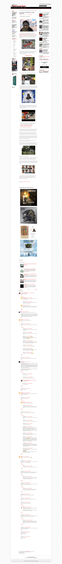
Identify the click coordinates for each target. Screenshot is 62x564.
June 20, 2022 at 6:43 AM (27, 514)
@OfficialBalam (26, 125)
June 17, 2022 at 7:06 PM (29, 297)
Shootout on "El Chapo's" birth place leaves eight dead (46, 20)
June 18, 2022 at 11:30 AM (29, 423)
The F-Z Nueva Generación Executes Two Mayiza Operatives (46, 15)
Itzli (13, 46)
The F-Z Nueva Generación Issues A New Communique (46, 44)
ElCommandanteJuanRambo (26, 380)
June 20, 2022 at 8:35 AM (29, 383)
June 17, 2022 (28, 127)
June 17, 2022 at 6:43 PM (29, 328)
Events (19, 7)
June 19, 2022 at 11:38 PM (29, 352)
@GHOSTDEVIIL (30, 125)
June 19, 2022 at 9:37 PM (27, 502)
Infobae (23, 181)
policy (14, 35)
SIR (23, 305)
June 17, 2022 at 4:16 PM (27, 323)
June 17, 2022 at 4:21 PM (27, 361)
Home (12, 7)
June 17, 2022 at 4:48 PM (27, 397)
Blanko (21, 311)
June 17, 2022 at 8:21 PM (29, 416)
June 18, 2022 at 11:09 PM (29, 448)
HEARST (14, 45)
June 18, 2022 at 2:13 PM (29, 426)
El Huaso (14, 42)
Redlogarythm (15, 53)
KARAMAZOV (15, 49)
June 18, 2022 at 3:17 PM (29, 476)
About (22, 7)
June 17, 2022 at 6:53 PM (27, 411)
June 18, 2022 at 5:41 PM (29, 436)
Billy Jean (22, 319)
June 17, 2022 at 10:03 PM (27, 460)
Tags (43, 12)
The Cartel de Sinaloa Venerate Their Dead (45, 50)
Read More (27, 271)
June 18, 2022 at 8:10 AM (29, 420)
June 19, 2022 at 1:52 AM (27, 305)
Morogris (14, 50)
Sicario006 (22, 361)
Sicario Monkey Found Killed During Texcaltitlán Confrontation (26, 13)
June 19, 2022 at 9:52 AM (29, 488)
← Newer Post (20, 289)
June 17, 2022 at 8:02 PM (29, 332)
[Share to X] (21, 260)
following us (35, 557)
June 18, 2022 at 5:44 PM (29, 348)
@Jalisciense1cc (22, 125)
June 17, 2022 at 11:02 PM (29, 340)
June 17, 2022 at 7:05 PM (26, 456)
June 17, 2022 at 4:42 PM (26, 392)
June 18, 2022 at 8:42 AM (33, 380)
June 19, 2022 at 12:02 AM (27, 498)
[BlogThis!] (20, 260)
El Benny (22, 456)
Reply (21, 317)
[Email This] (19, 260)
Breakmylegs (24, 297)
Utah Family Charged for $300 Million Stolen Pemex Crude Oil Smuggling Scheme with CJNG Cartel (46, 26)
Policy (24, 7)
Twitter (29, 181)
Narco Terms (15, 7)
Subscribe (44, 67)
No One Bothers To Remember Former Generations (45, 39)
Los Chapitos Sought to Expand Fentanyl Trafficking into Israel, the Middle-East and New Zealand (46, 33)
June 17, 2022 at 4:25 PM (27, 388)
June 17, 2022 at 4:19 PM (27, 357)
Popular (40, 12)
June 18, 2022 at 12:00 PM (29, 301)
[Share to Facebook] (22, 260)
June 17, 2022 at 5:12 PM (29, 402)
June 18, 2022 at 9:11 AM (29, 405)
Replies (22, 296)
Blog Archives (47, 12)
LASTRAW (22, 392)
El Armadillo (14, 41)
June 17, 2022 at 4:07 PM (26, 311)
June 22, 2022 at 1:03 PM (27, 536)
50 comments (30, 14)
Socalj (14, 54)
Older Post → (36, 289)
